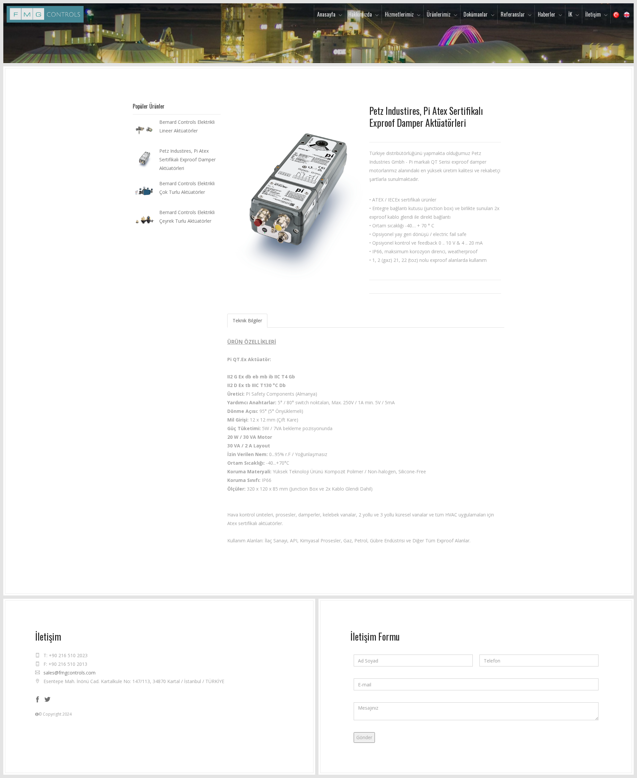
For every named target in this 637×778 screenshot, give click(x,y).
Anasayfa (326, 14)
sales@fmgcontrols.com (69, 672)
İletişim (593, 14)
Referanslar (513, 14)
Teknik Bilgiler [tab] (247, 320)
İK (570, 14)
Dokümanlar (475, 14)
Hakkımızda (360, 14)
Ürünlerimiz (439, 14)
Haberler (546, 14)
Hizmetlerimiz (399, 14)
